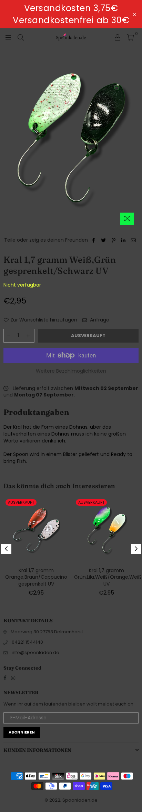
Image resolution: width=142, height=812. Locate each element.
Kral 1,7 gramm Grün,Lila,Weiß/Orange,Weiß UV (108, 577)
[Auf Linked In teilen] (123, 240)
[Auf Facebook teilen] (93, 240)
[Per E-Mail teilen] (133, 240)
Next (136, 549)
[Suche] (20, 37)
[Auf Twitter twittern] (103, 240)
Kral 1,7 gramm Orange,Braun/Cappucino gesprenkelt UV (36, 577)
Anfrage (99, 320)
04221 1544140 (27, 642)
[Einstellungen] (117, 37)
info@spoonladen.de (35, 652)
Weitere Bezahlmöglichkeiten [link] (71, 371)
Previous (6, 549)
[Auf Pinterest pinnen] (113, 240)
